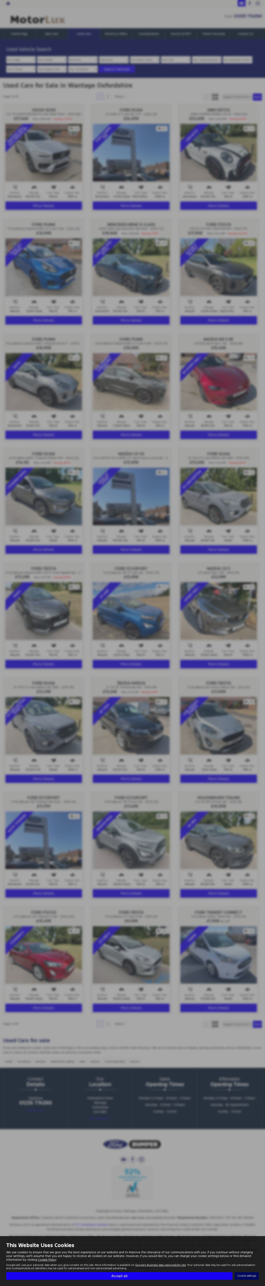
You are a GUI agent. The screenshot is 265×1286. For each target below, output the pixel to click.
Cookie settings (246, 1276)
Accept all (119, 1276)
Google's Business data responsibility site (160, 1265)
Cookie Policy (47, 1260)
